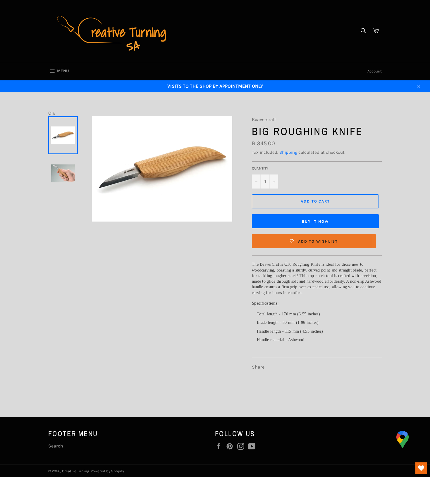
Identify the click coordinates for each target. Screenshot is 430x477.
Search (55, 446)
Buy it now (315, 221)
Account (374, 71)
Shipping (288, 152)
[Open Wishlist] (421, 468)
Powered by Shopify (107, 471)
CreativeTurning (75, 471)
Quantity (260, 168)
